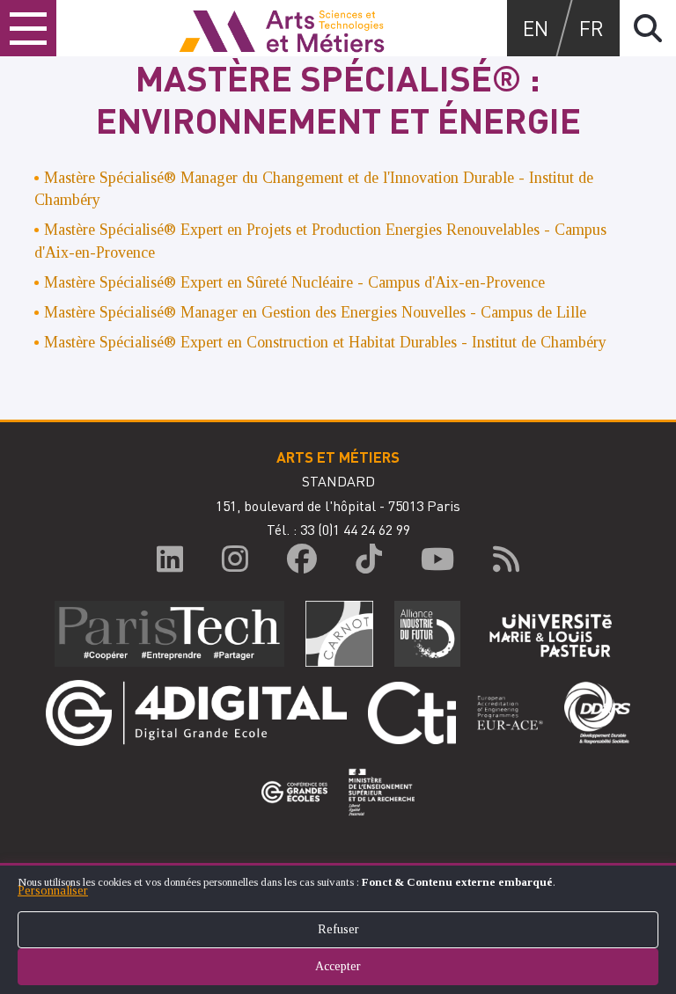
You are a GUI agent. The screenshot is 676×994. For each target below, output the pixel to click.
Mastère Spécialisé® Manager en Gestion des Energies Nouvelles (255, 312)
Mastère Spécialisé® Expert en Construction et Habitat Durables (325, 342)
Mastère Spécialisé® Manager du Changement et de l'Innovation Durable (279, 177)
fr (591, 27)
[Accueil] (281, 28)
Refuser (338, 929)
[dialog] (338, 928)
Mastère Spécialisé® (112, 229)
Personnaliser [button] (53, 890)
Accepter (338, 966)
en (535, 27)
